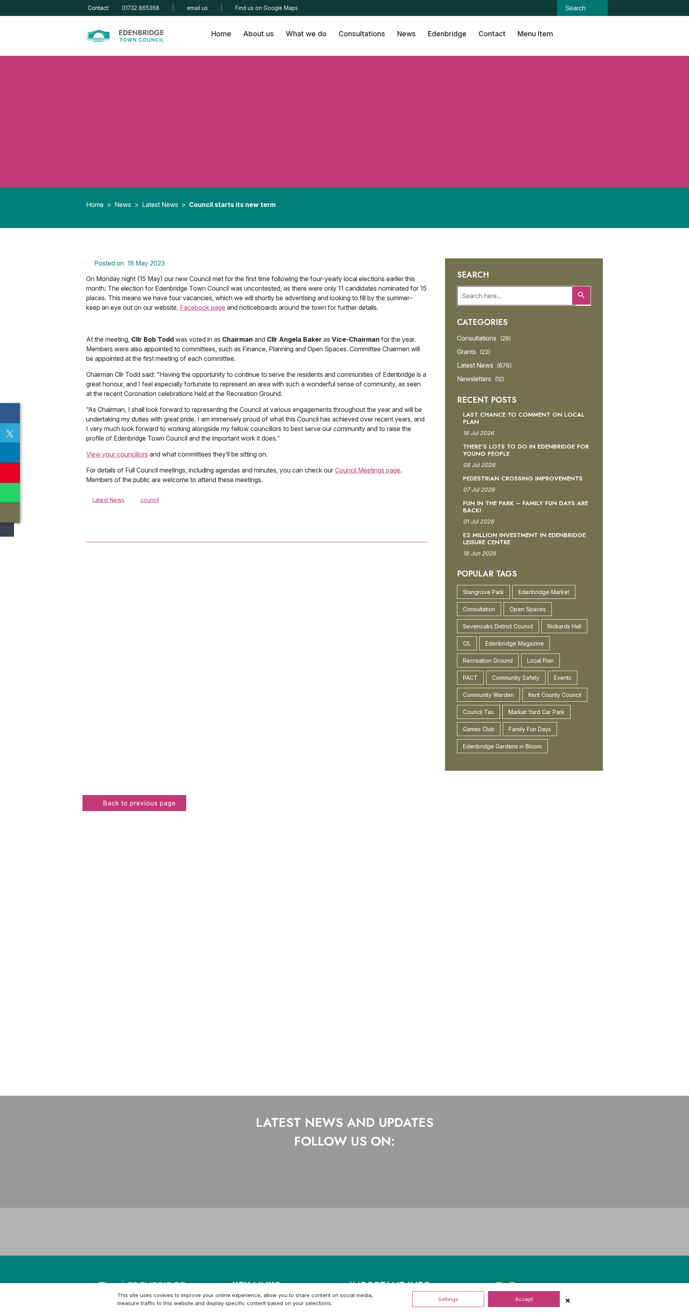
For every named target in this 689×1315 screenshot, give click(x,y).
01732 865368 (140, 8)
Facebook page (202, 307)
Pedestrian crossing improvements (523, 478)
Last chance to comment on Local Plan (524, 418)
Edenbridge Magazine (514, 643)
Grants (473, 352)
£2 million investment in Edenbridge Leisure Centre (524, 539)
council (149, 499)
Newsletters (480, 379)
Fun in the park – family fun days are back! (525, 507)
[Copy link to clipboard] (10, 513)
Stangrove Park (483, 592)
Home (221, 34)
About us (258, 34)
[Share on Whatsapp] (10, 493)
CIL (467, 643)
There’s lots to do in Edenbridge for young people (526, 450)
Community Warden (488, 694)
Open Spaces (528, 609)
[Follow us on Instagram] (351, 1180)
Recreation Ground (488, 660)
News (406, 34)
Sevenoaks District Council (498, 626)
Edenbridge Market (543, 592)
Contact (492, 34)
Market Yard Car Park (536, 712)
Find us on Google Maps (266, 8)
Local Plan (540, 660)
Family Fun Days (530, 729)
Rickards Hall (564, 626)
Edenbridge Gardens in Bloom (502, 746)
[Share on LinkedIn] (10, 453)
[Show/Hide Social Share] (6, 529)
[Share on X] (10, 433)
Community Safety (515, 677)
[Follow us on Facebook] (318, 1180)
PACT (470, 677)
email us (197, 8)
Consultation (479, 609)
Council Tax (478, 712)
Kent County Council (554, 694)
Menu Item (535, 34)
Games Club (478, 729)
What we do (306, 34)
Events (562, 677)
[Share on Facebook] (10, 413)
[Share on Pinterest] (10, 473)
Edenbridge (447, 34)
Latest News (160, 205)
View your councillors (117, 454)
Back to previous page (138, 803)
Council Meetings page (367, 470)
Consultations (362, 34)
